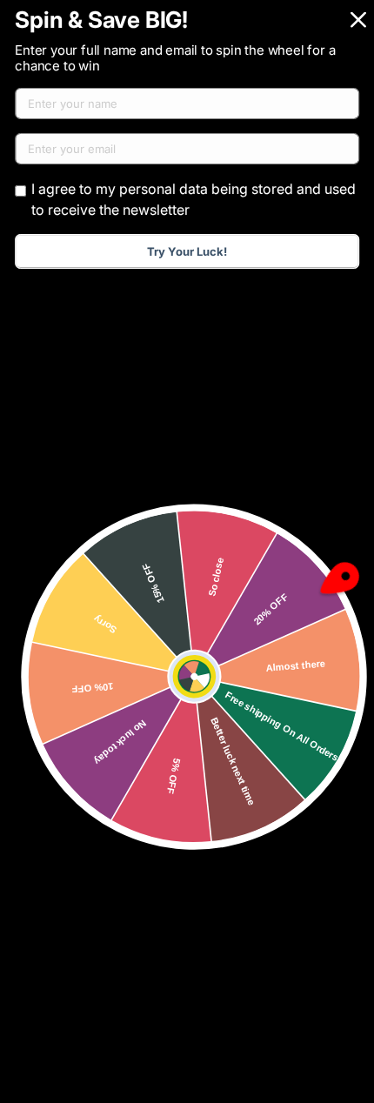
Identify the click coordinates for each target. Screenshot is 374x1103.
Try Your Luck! (187, 251)
